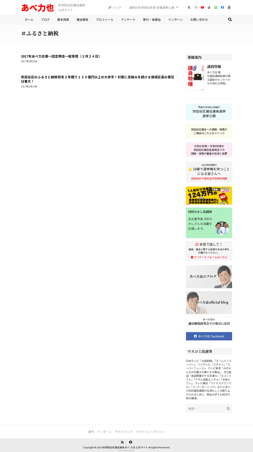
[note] (229, 7)
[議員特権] (196, 78)
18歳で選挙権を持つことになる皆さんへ (210, 171)
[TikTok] (209, 7)
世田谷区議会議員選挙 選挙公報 (209, 112)
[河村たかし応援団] (209, 222)
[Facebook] (222, 7)
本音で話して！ (211, 244)
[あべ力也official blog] (209, 302)
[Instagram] (196, 7)
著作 (91, 431)
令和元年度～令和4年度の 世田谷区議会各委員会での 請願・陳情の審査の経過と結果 (209, 149)
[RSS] (122, 442)
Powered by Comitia (126, 450)
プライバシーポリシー (150, 431)
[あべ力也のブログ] (209, 276)
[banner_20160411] (209, 196)
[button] (230, 19)
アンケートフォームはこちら (210, 257)
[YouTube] (202, 7)
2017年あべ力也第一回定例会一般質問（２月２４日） (61, 56)
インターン (104, 431)
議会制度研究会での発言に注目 (209, 323)
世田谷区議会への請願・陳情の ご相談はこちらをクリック (209, 131)
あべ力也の (209, 319)
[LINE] (216, 7)
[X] (189, 7)
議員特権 (214, 66)
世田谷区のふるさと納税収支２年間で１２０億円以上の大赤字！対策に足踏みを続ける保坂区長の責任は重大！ (97, 79)
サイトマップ (123, 431)
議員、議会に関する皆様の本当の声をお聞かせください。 (209, 250)
